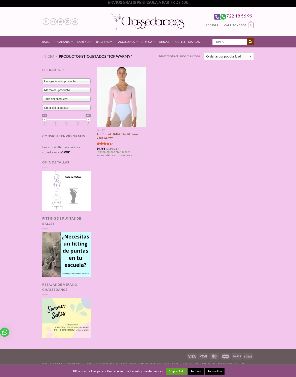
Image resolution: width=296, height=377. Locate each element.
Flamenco (83, 41)
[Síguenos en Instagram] (53, 21)
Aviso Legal (172, 363)
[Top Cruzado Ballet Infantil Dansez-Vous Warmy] (121, 97)
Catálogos (129, 363)
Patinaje (163, 41)
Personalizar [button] (215, 371)
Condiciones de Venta (68, 363)
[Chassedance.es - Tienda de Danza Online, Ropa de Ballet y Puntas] (148, 21)
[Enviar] (250, 41)
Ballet (47, 41)
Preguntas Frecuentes (103, 363)
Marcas (194, 41)
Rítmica (146, 41)
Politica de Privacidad (229, 363)
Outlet (180, 41)
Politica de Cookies (197, 363)
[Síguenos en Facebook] (46, 21)
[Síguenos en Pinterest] (75, 21)
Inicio (48, 56)
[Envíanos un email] (67, 21)
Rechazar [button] (196, 371)
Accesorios (126, 41)
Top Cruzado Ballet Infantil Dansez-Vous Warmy (119, 136)
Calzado (63, 41)
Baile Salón (104, 41)
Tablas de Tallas (150, 363)
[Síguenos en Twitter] (60, 21)
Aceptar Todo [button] (176, 371)
